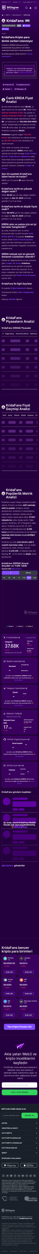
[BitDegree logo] (8, 1210)
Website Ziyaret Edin (13, 717)
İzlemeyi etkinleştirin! (26, 72)
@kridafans (16, 569)
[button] (30, 8)
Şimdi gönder (19, 680)
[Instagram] (26, 1175)
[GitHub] (34, 1175)
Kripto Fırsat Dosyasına (23, 239)
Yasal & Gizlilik (13, 1251)
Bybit (27, 153)
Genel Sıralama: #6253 (8, 25)
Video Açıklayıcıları (26, 292)
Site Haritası (4, 1251)
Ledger (28, 165)
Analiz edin (9, 972)
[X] (3, 1175)
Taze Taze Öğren (19, 1092)
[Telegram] (7, 1175)
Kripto (8, 15)
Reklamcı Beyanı (33, 1251)
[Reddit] (30, 1175)
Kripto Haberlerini (18, 288)
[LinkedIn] (19, 1175)
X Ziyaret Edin (31, 638)
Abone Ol (29, 1115)
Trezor (4, 168)
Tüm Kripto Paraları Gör (19, 1026)
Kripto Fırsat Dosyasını (26, 275)
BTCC (5, 156)
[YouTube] (11, 1175)
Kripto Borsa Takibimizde (19, 156)
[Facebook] (15, 1175)
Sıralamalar (17, 15)
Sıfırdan (12, 299)
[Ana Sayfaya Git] (3, 15)
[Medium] (22, 1175)
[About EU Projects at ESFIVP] (10, 1197)
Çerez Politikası (23, 1251)
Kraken (33, 153)
